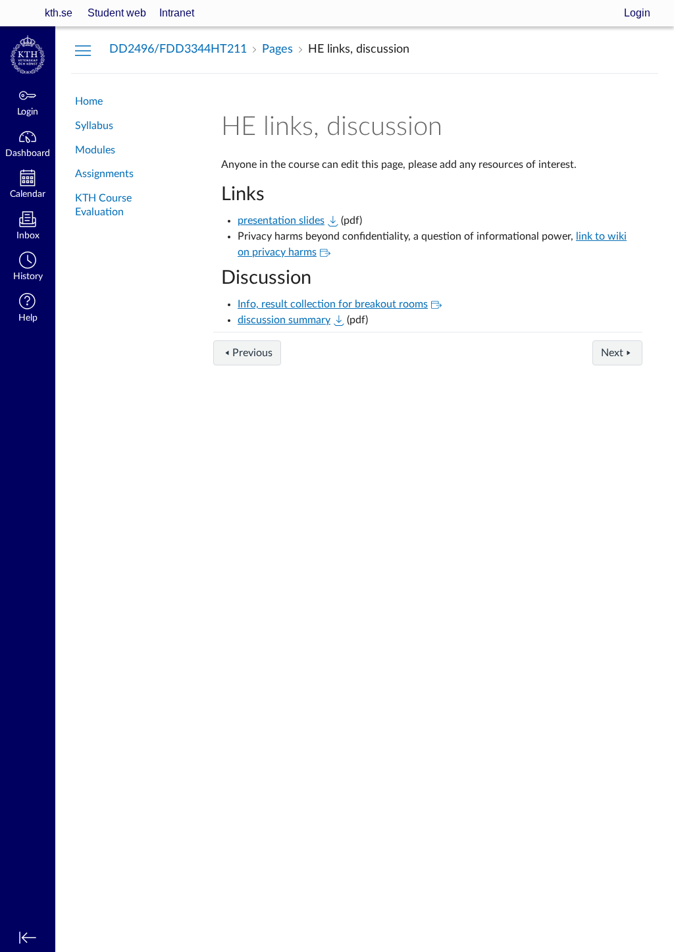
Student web (117, 12)
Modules (95, 150)
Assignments (104, 174)
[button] (27, 267)
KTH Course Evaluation (103, 205)
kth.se (58, 12)
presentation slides (281, 220)
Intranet (176, 12)
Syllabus (94, 125)
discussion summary (284, 320)
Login (637, 12)
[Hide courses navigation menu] (83, 50)
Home (89, 101)
